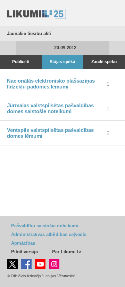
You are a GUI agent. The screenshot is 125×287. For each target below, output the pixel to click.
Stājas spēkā (62, 61)
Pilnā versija (24, 251)
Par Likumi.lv (66, 251)
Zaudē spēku (104, 61)
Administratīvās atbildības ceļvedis (48, 234)
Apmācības (23, 243)
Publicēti (20, 61)
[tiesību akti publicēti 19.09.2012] (8, 48)
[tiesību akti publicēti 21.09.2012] (117, 48)
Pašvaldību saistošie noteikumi (44, 225)
